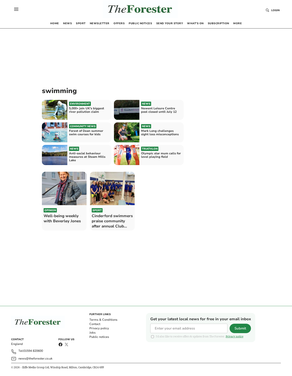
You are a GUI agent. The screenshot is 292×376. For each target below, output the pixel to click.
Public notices (99, 337)
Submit (240, 328)
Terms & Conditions (103, 320)
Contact (94, 324)
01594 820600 (33, 351)
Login (275, 10)
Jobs (92, 333)
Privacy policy (99, 328)
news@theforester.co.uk (35, 358)
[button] (16, 9)
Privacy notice (234, 336)
